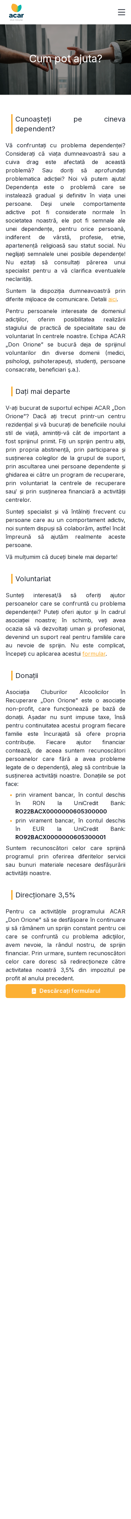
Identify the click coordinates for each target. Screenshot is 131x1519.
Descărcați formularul (69, 990)
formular (93, 653)
